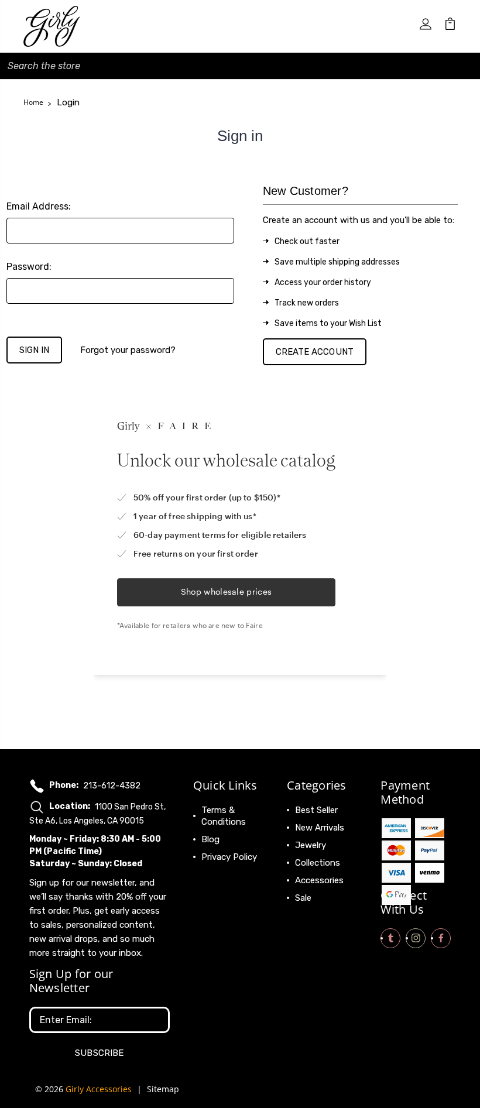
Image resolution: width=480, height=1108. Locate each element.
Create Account (315, 352)
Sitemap (163, 1089)
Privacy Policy (229, 857)
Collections (317, 862)
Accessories (319, 880)
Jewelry (310, 845)
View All (311, 915)
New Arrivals (319, 827)
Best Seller (316, 810)
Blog (210, 839)
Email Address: (38, 206)
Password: (29, 266)
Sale (303, 898)
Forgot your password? (128, 350)
